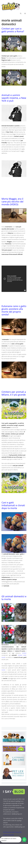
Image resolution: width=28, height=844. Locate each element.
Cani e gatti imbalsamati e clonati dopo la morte (13, 505)
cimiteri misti (22, 655)
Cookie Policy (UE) (8, 835)
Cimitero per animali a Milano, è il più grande (14, 393)
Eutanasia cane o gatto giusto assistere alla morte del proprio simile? (14, 310)
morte (3, 670)
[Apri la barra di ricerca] (21, 13)
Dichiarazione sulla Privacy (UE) (12, 832)
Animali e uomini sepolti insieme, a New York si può (14, 97)
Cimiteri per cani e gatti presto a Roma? (13, 30)
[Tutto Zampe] (10, 6)
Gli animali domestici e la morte (14, 598)
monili (3, 657)
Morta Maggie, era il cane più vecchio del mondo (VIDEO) (12, 201)
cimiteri (24, 653)
